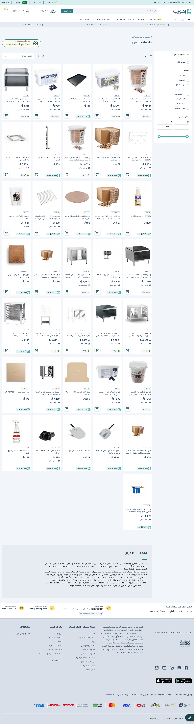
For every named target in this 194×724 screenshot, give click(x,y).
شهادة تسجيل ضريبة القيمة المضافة (50, 655)
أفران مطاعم (137, 37)
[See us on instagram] (173, 668)
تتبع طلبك (37, 2)
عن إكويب (58, 634)
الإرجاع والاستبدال (88, 662)
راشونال (53, 580)
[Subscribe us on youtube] (166, 668)
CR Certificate (56, 661)
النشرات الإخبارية (55, 646)
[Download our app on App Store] (164, 682)
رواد (93, 642)
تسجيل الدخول (18, 11)
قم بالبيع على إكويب (22, 634)
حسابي (92, 634)
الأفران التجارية (105, 580)
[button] (21, 2)
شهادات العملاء (55, 638)
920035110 (97, 609)
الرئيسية (148, 37)
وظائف (59, 642)
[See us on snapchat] (158, 668)
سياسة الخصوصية (54, 650)
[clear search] (74, 11)
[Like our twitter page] (180, 668)
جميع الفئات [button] (179, 20)
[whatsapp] (189, 717)
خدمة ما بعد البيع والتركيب (84, 658)
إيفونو (63, 583)
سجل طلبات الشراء (87, 638)
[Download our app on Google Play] (183, 682)
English (5, 2)
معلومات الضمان (88, 654)
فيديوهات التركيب (88, 666)
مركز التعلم (90, 670)
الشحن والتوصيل (88, 646)
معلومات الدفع (89, 650)
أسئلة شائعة (52, 2)
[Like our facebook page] (188, 668)
